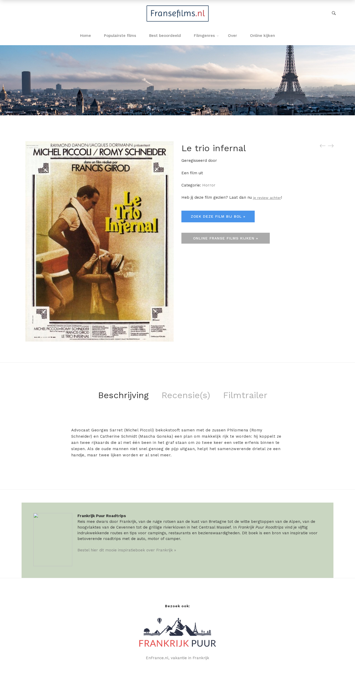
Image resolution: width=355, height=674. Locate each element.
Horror (208, 185)
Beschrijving (123, 395)
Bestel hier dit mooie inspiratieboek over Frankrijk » (126, 550)
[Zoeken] (334, 13)
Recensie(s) (185, 395)
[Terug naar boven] (340, 659)
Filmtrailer (245, 395)
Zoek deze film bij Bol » (218, 216)
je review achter (267, 198)
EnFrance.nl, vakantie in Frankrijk (177, 658)
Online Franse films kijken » (225, 238)
